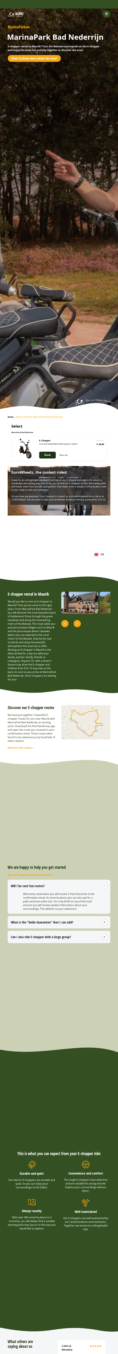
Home (11, 417)
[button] (65, 623)
